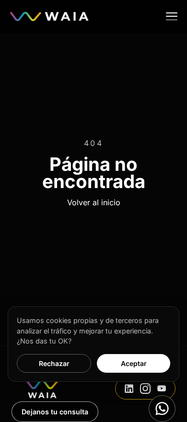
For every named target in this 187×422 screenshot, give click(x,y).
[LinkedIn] (129, 388)
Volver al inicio (93, 202)
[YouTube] (161, 388)
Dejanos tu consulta (55, 412)
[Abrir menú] (171, 16)
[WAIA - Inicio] (49, 16)
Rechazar (54, 363)
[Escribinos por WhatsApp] (162, 408)
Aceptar (134, 363)
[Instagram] (145, 388)
